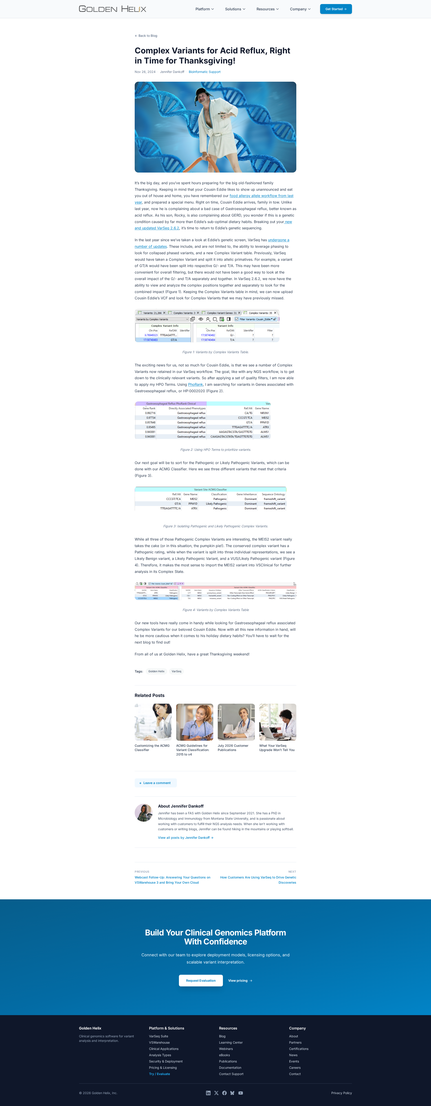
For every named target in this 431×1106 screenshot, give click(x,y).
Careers (295, 1067)
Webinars (226, 1049)
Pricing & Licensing (163, 1067)
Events (294, 1061)
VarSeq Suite (158, 1036)
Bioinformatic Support (205, 72)
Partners (295, 1042)
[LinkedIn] (208, 1093)
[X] (216, 1093)
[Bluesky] (232, 1093)
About (293, 1036)
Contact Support (231, 1074)
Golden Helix (156, 671)
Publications (228, 1061)
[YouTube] (240, 1093)
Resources (266, 9)
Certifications (298, 1049)
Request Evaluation (201, 980)
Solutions (233, 9)
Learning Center (231, 1042)
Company (298, 9)
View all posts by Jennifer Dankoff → (185, 837)
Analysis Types (160, 1055)
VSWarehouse (159, 1042)
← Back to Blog (146, 35)
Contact (295, 1074)
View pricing (240, 980)
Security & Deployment (166, 1061)
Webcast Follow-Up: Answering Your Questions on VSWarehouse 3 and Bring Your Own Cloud (172, 879)
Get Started (336, 9)
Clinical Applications (163, 1049)
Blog (222, 1036)
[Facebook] (224, 1093)
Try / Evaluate (159, 1074)
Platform (203, 9)
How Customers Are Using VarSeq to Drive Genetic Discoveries (258, 879)
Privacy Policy (341, 1093)
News (293, 1055)
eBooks (224, 1055)
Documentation (230, 1067)
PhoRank (195, 384)
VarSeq (176, 671)
